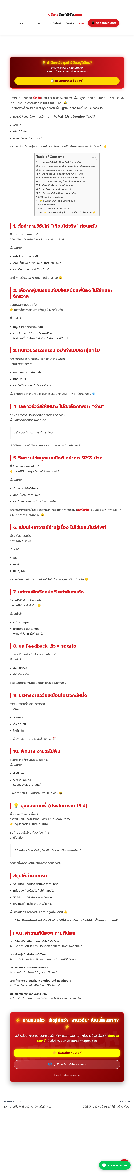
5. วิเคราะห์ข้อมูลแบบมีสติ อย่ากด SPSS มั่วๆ (61, 177)
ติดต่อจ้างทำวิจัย (103, 23)
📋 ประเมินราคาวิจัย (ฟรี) (67, 81)
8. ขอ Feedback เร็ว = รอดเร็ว (55, 189)
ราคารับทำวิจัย (54, 23)
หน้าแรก (22, 23)
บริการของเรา (37, 23)
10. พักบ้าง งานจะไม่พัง (51, 197)
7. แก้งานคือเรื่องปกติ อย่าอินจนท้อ (56, 185)
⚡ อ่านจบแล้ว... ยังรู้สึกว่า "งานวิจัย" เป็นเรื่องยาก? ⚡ (69, 212)
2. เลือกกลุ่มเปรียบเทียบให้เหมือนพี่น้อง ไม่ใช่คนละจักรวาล (67, 166)
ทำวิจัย (37, 98)
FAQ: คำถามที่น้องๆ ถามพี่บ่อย (55, 208)
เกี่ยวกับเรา (70, 23)
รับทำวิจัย (65, 15)
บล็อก (82, 23)
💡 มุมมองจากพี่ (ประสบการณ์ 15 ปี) (57, 201)
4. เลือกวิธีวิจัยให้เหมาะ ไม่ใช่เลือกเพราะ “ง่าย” (61, 174)
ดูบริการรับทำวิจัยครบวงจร (67, 1064)
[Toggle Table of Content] (92, 157)
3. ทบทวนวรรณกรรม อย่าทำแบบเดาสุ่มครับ (60, 170)
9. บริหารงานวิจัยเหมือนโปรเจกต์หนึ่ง (57, 193)
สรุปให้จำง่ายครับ (48, 204)
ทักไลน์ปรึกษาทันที (67, 1052)
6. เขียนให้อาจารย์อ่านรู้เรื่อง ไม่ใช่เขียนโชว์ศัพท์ (62, 181)
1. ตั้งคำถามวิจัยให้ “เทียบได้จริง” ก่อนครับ (59, 162)
